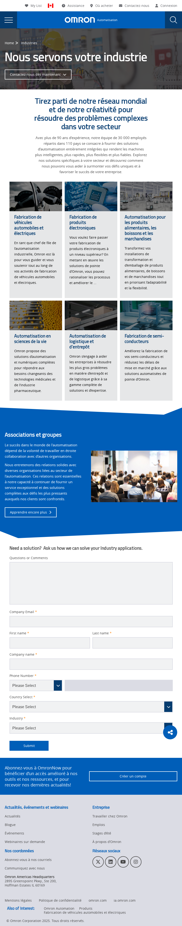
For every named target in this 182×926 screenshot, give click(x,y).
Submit (22, 745)
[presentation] (8, 19)
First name (19, 633)
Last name (102, 633)
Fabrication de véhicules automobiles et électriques (85, 912)
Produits (85, 908)
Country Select (22, 697)
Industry (17, 718)
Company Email (23, 612)
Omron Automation (59, 908)
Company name (23, 654)
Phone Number (22, 676)
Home (9, 43)
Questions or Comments (28, 558)
